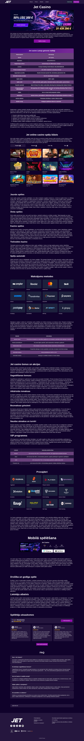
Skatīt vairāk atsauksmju (42, 644)
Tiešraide (33, 145)
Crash (49, 145)
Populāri (17, 145)
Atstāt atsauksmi (66, 620)
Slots (65, 145)
